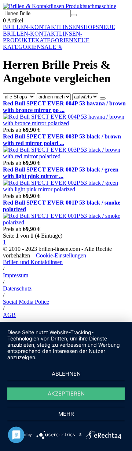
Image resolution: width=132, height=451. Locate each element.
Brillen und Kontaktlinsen (33, 262)
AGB (9, 315)
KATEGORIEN (54, 40)
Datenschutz (17, 288)
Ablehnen (66, 373)
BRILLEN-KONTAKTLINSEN (41, 27)
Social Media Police (26, 302)
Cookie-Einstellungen (61, 255)
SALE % (51, 47)
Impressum (15, 275)
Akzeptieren (66, 393)
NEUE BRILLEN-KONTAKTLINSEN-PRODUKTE (59, 33)
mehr (66, 413)
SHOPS (89, 27)
